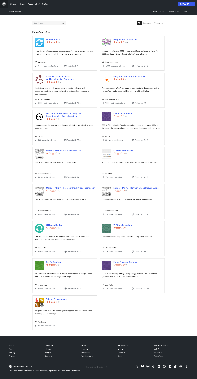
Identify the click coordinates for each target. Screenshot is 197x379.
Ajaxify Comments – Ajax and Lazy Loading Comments (60, 77)
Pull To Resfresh (54, 262)
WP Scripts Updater (123, 225)
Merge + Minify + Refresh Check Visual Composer (70, 188)
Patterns (48, 356)
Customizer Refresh (123, 151)
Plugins (48, 353)
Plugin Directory (15, 11)
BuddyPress (159, 356)
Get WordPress (186, 4)
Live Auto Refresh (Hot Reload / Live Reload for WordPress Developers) (64, 114)
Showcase (49, 345)
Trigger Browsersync (56, 299)
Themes (48, 349)
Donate (121, 353)
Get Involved (123, 345)
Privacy (12, 356)
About (11, 345)
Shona (33, 367)
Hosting (12, 353)
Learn (84, 345)
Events (120, 349)
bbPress (158, 353)
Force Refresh (53, 39)
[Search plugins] (63, 23)
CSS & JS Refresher (123, 113)
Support (85, 349)
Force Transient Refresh (125, 262)
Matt (156, 349)
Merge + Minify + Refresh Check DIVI (64, 151)
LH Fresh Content (54, 225)
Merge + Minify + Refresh (125, 39)
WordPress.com (161, 345)
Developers (86, 353)
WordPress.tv (88, 356)
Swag (121, 356)
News (11, 349)
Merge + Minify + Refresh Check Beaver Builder (136, 188)
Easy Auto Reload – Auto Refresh (129, 76)
